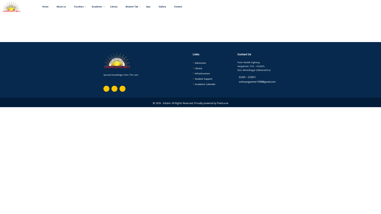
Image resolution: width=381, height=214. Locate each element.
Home (45, 6)
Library (113, 6)
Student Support (203, 78)
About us (61, 6)
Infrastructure (202, 73)
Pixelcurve (222, 103)
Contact (178, 6)
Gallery (162, 6)
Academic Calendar (205, 84)
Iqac (148, 6)
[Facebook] (106, 89)
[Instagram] (122, 89)
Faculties (79, 6)
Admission (200, 62)
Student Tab (131, 6)
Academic (97, 6)
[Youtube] (114, 89)
